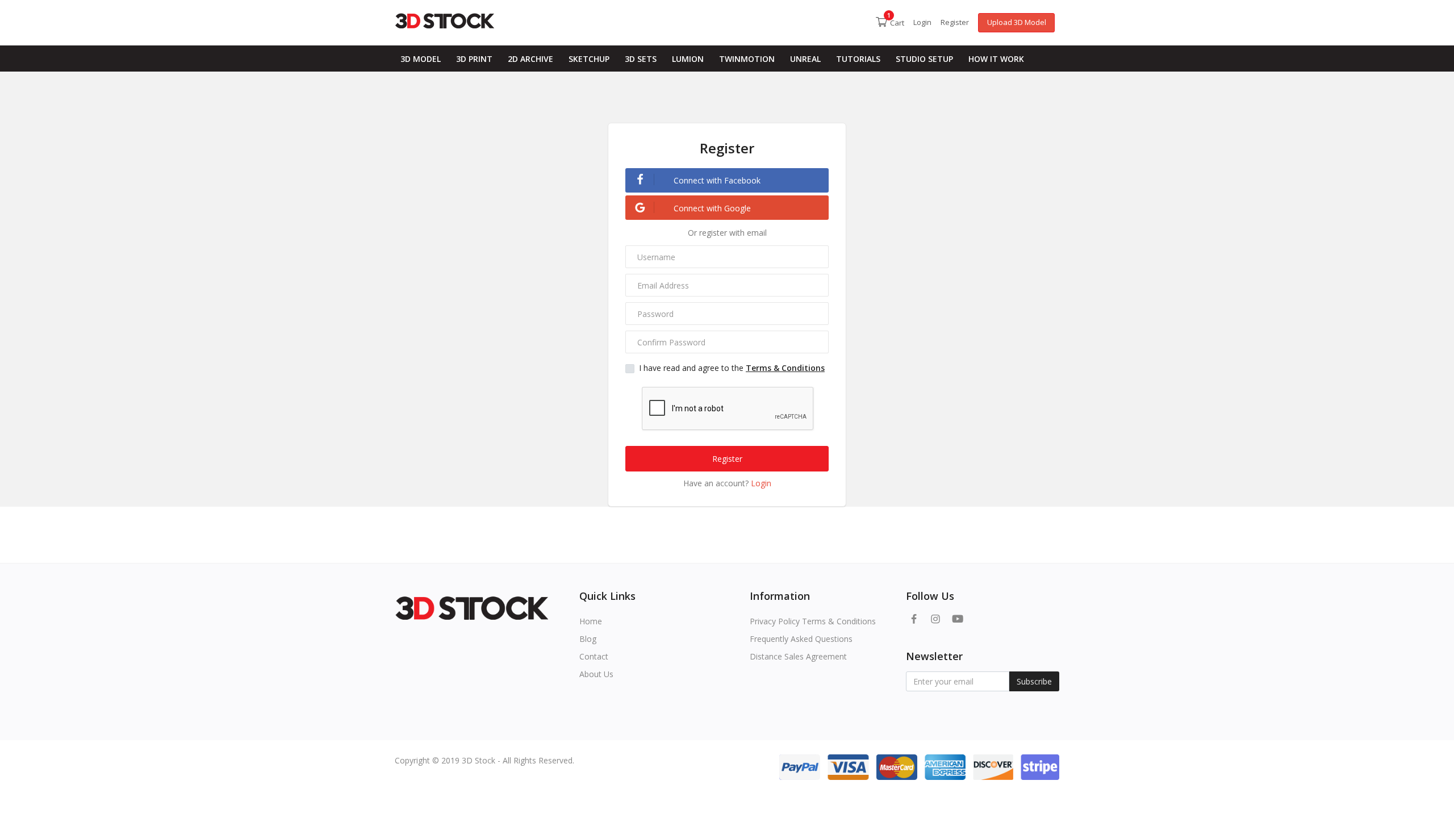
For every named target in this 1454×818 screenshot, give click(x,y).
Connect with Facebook (716, 180)
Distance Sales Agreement (798, 656)
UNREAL (805, 58)
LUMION (688, 58)
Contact (593, 656)
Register (955, 22)
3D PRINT (474, 58)
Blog (587, 638)
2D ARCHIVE (530, 58)
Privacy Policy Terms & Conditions (813, 621)
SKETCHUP (589, 58)
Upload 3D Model (1016, 22)
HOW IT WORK (996, 58)
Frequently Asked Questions (801, 638)
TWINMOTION (747, 58)
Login (922, 22)
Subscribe (1034, 681)
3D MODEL (420, 58)
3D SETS (641, 58)
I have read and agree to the (732, 367)
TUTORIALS (858, 58)
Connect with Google (711, 208)
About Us (596, 674)
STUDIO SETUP (924, 58)
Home (590, 621)
